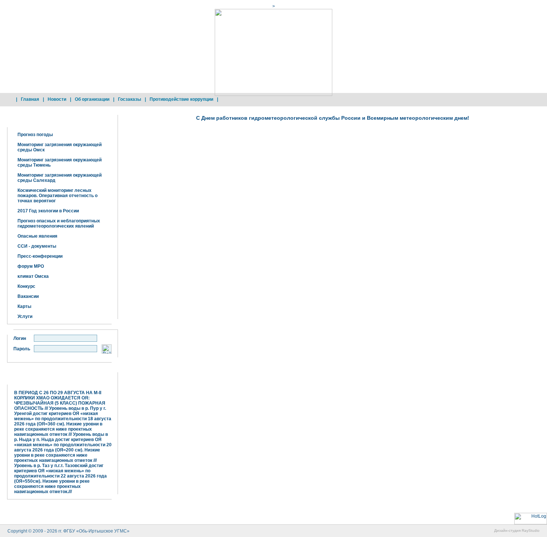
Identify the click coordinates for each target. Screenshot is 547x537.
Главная (30, 99)
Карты (24, 306)
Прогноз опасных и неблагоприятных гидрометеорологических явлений (58, 223)
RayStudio (531, 530)
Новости (57, 99)
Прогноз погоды (35, 134)
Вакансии (28, 296)
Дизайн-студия (507, 530)
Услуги (24, 316)
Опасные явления (37, 236)
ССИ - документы (36, 246)
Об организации (92, 99)
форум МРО (30, 266)
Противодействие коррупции (181, 99)
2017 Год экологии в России (48, 210)
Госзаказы (129, 99)
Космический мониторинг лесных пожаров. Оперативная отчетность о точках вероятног (57, 195)
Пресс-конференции (40, 256)
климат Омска (33, 276)
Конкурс (26, 286)
